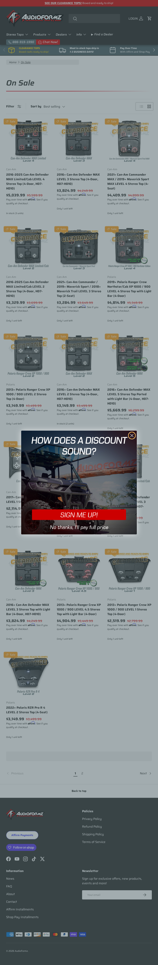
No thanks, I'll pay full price (79, 527)
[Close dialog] (132, 435)
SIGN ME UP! (79, 515)
